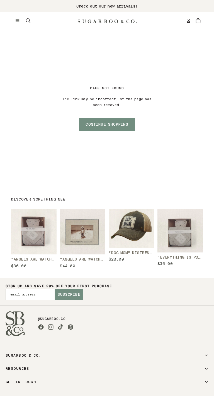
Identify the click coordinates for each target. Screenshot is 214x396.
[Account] (188, 20)
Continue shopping (107, 124)
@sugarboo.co (51, 319)
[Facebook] (41, 327)
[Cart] (198, 20)
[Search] (28, 20)
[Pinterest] (70, 327)
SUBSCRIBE (69, 294)
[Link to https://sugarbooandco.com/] (15, 324)
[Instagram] (50, 327)
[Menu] (17, 20)
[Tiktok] (60, 327)
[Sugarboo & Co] (107, 21)
